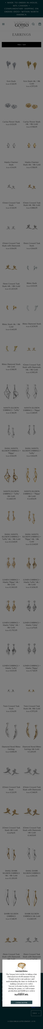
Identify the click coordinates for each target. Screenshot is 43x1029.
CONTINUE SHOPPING (21, 1002)
